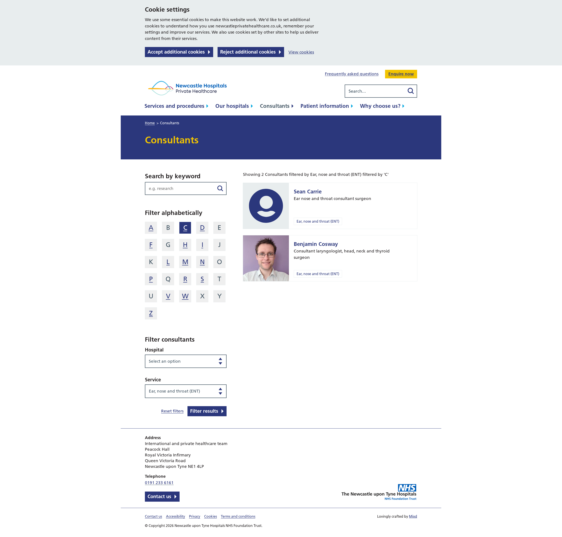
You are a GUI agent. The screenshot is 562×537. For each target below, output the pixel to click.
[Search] (411, 91)
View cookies (301, 52)
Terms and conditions (238, 516)
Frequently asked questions (351, 73)
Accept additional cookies (176, 52)
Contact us (159, 496)
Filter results (204, 411)
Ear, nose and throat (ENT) (318, 221)
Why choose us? (380, 106)
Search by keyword (172, 176)
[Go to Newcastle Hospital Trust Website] (379, 493)
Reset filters (172, 411)
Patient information (325, 106)
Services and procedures (174, 106)
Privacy (194, 516)
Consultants (275, 106)
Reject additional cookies (248, 52)
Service (153, 380)
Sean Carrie (308, 191)
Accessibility (175, 516)
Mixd (413, 516)
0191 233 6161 (159, 482)
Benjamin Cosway (316, 244)
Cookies (210, 516)
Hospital (154, 350)
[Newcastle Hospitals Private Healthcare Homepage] (189, 88)
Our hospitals (232, 106)
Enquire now (401, 73)
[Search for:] (375, 91)
